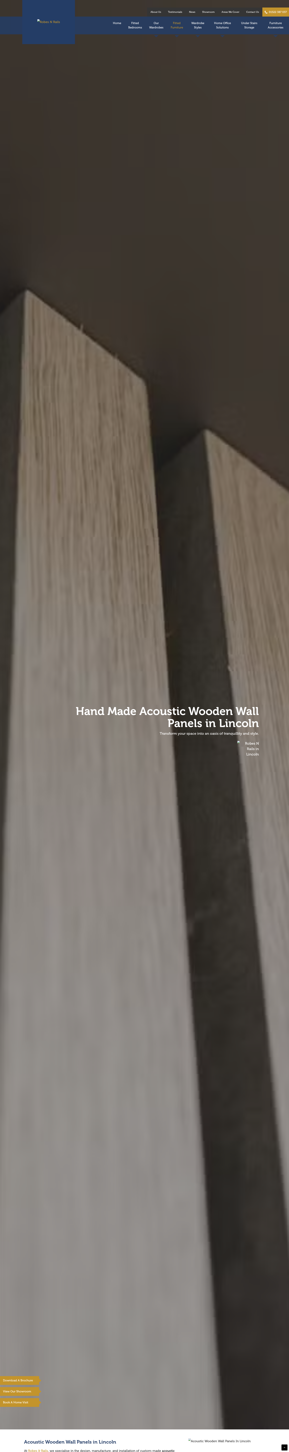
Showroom (208, 12)
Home (117, 23)
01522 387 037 (278, 12)
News (192, 12)
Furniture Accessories (275, 25)
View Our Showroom (17, 1391)
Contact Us (252, 12)
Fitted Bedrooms (135, 25)
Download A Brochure (18, 1380)
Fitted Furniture (177, 25)
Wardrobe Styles (197, 25)
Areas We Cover (230, 12)
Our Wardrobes (156, 25)
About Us (156, 12)
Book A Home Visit (15, 1402)
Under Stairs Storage (249, 25)
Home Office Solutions (222, 25)
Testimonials (175, 12)
